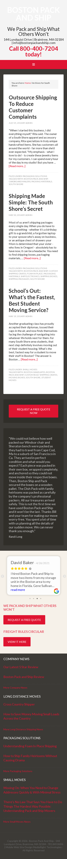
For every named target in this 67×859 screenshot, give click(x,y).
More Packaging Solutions (17, 771)
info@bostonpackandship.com (34, 43)
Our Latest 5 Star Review (20, 667)
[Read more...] (17, 166)
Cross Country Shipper (19, 704)
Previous (2, 576)
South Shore (16, 184)
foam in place (35, 273)
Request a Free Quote (24, 619)
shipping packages (19, 279)
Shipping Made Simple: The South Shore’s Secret (31, 202)
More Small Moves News (17, 821)
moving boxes (17, 377)
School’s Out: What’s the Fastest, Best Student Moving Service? (32, 300)
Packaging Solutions (35, 176)
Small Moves (30, 369)
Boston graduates (34, 372)
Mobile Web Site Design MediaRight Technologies (34, 847)
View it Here (17, 641)
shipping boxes (48, 276)
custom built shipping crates (40, 374)
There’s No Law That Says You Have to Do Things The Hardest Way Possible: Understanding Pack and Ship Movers (32, 806)
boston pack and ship (36, 178)
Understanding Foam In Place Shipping (30, 746)
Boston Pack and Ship (33, 13)
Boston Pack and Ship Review (23, 677)
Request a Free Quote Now (33, 411)
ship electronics (30, 276)
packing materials (41, 181)
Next (64, 576)
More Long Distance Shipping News (23, 729)
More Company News (15, 687)
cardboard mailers (20, 181)
